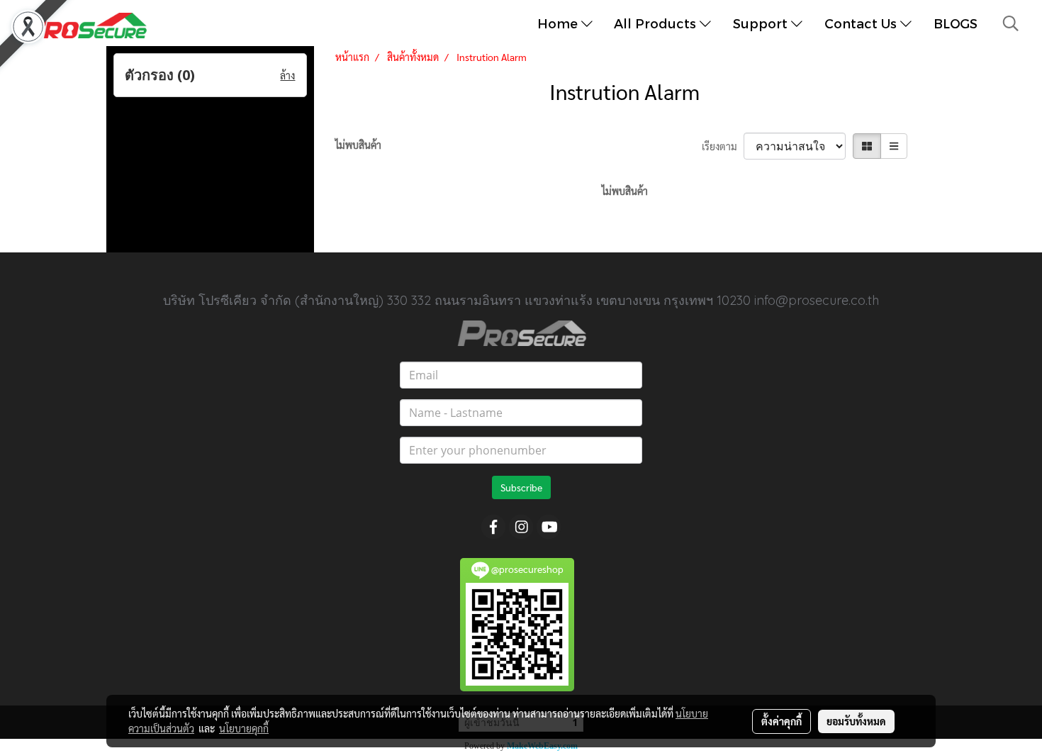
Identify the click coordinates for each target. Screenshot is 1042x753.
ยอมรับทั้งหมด (856, 721)
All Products (657, 23)
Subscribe (521, 487)
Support (762, 23)
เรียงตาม (723, 146)
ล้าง (287, 75)
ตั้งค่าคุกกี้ (781, 721)
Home (559, 23)
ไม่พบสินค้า (358, 144)
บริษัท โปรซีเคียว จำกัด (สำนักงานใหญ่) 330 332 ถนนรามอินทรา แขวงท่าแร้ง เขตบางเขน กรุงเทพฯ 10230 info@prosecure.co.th (521, 300)
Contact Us (862, 23)
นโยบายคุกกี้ (244, 728)
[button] (1010, 23)
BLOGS (955, 23)
